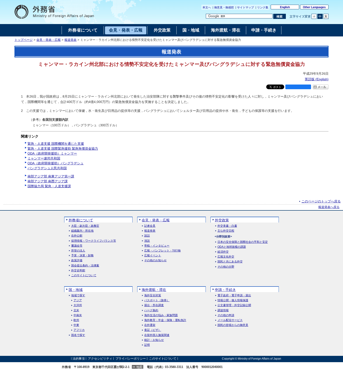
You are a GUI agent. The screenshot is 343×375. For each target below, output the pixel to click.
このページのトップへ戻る (321, 201)
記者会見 (149, 225)
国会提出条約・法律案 (85, 265)
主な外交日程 (225, 230)
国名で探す (78, 335)
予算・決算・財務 (82, 255)
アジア (78, 300)
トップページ (23, 40)
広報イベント (152, 255)
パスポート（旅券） (156, 300)
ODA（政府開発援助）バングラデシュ (56, 163)
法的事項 (79, 358)
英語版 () (317, 79)
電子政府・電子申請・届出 (234, 295)
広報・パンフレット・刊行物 (162, 250)
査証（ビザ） (152, 330)
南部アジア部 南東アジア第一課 (51, 176)
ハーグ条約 (151, 310)
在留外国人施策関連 (156, 335)
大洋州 (78, 305)
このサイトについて (83, 275)
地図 (139, 367)
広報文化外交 (225, 256)
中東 (76, 325)
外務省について (81, 220)
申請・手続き (225, 290)
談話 (147, 235)
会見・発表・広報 (48, 40)
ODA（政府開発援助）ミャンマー (52, 153)
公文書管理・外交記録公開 (234, 305)
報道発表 (70, 40)
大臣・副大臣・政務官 (85, 225)
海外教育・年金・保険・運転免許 (165, 320)
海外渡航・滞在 (154, 290)
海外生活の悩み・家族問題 (161, 315)
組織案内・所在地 (82, 230)
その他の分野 (225, 266)
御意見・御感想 (224, 7)
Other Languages (314, 7)
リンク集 (262, 7)
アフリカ (79, 330)
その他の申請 (225, 315)
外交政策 (222, 220)
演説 (147, 240)
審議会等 (76, 245)
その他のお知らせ (155, 260)
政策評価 (76, 260)
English (285, 7)
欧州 (76, 320)
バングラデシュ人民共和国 (47, 168)
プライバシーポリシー (131, 358)
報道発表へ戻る (329, 207)
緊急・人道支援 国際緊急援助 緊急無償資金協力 (63, 148)
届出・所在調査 (154, 305)
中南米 (78, 315)
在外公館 (76, 235)
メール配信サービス (230, 320)
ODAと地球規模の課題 (231, 246)
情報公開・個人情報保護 (232, 300)
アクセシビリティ (100, 358)
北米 (76, 310)
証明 (147, 345)
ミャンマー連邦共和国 (44, 158)
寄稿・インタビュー (156, 245)
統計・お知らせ (154, 340)
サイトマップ (245, 7)
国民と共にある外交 (230, 261)
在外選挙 (149, 325)
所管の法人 (78, 250)
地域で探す (78, 295)
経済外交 (223, 251)
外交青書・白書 (227, 225)
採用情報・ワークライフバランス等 (93, 240)
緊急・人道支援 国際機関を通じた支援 (56, 143)
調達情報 (223, 310)
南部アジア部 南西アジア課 (48, 181)
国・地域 (76, 290)
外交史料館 (78, 270)
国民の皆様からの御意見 (232, 325)
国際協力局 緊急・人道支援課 (49, 186)
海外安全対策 (152, 295)
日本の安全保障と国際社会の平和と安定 (242, 242)
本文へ (207, 7)
